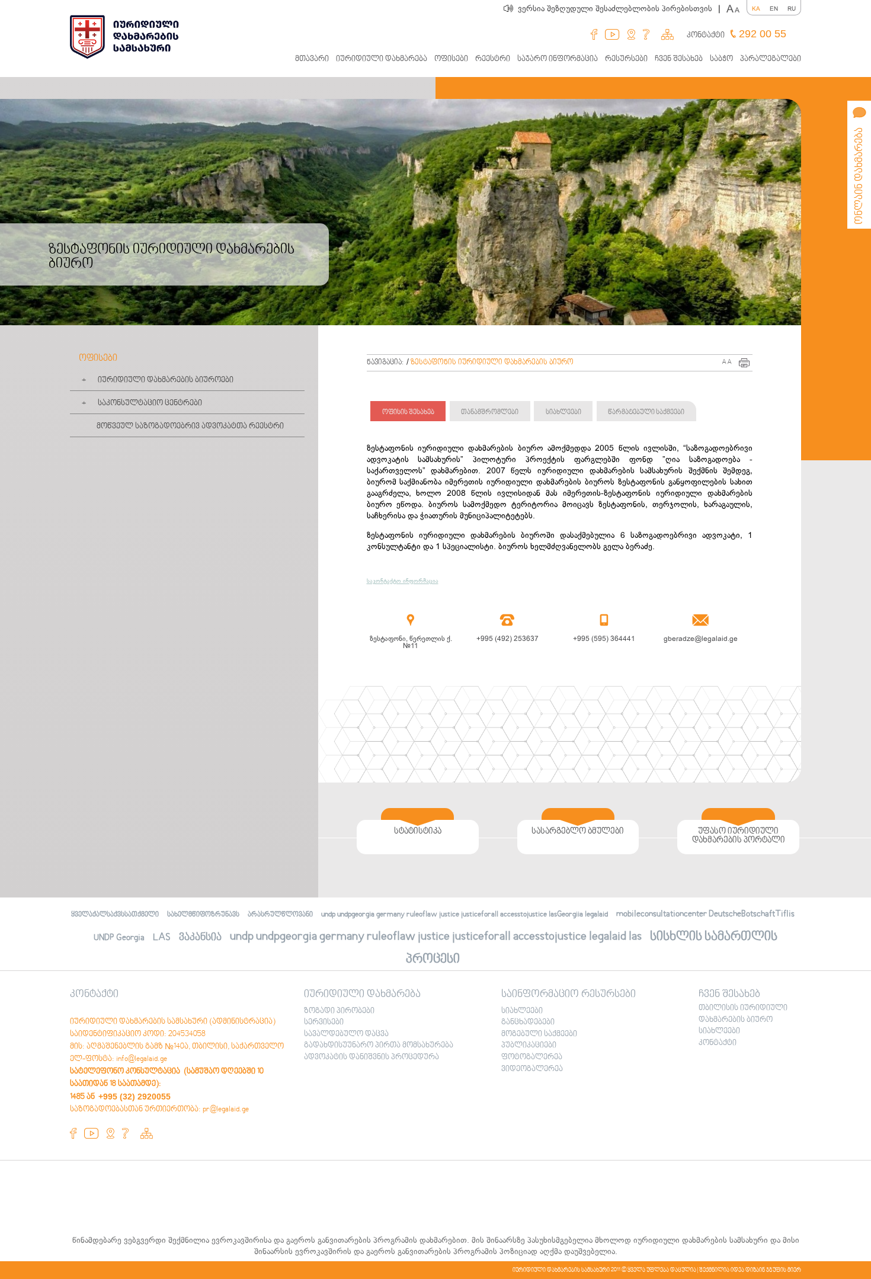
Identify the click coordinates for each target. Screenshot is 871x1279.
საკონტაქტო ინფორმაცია (402, 581)
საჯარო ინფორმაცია (557, 59)
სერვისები (324, 1022)
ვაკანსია (200, 937)
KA (756, 8)
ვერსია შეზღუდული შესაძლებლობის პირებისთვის (619, 8)
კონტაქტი (706, 35)
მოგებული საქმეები (539, 1034)
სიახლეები (563, 412)
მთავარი (312, 59)
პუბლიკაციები (528, 1045)
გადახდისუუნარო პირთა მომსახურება (378, 1045)
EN (774, 8)
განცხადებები (528, 1022)
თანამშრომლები (489, 412)
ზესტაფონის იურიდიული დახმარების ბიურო (492, 362)
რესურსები (626, 59)
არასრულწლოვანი (280, 915)
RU (791, 8)
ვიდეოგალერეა (532, 1069)
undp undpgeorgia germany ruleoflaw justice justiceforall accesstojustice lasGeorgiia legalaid (464, 915)
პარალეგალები (770, 59)
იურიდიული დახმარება (381, 59)
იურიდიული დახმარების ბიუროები (165, 380)
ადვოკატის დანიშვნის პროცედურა (371, 1057)
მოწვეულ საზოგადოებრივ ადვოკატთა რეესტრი (190, 426)
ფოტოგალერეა (531, 1057)
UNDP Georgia (119, 938)
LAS (162, 937)
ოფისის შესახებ (408, 412)
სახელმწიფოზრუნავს (203, 915)
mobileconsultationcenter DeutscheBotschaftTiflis (705, 914)
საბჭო (721, 59)
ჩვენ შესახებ (679, 59)
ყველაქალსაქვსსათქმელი (115, 915)
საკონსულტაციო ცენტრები (150, 403)
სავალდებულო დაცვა (346, 1034)
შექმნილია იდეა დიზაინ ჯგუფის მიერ (750, 1270)
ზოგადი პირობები (339, 1011)
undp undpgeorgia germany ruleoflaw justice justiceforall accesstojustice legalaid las (436, 937)
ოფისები (451, 59)
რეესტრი (492, 59)
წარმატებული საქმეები (646, 412)
